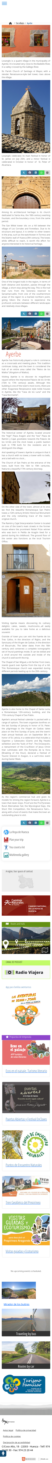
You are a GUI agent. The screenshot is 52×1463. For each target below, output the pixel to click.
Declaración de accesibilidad (16, 1442)
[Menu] (4, 4)
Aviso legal (8, 1430)
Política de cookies (12, 1436)
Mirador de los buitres (16, 1304)
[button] (24, 172)
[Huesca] (26, 883)
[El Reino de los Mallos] (22, 879)
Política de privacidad (26, 1430)
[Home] (10, 23)
